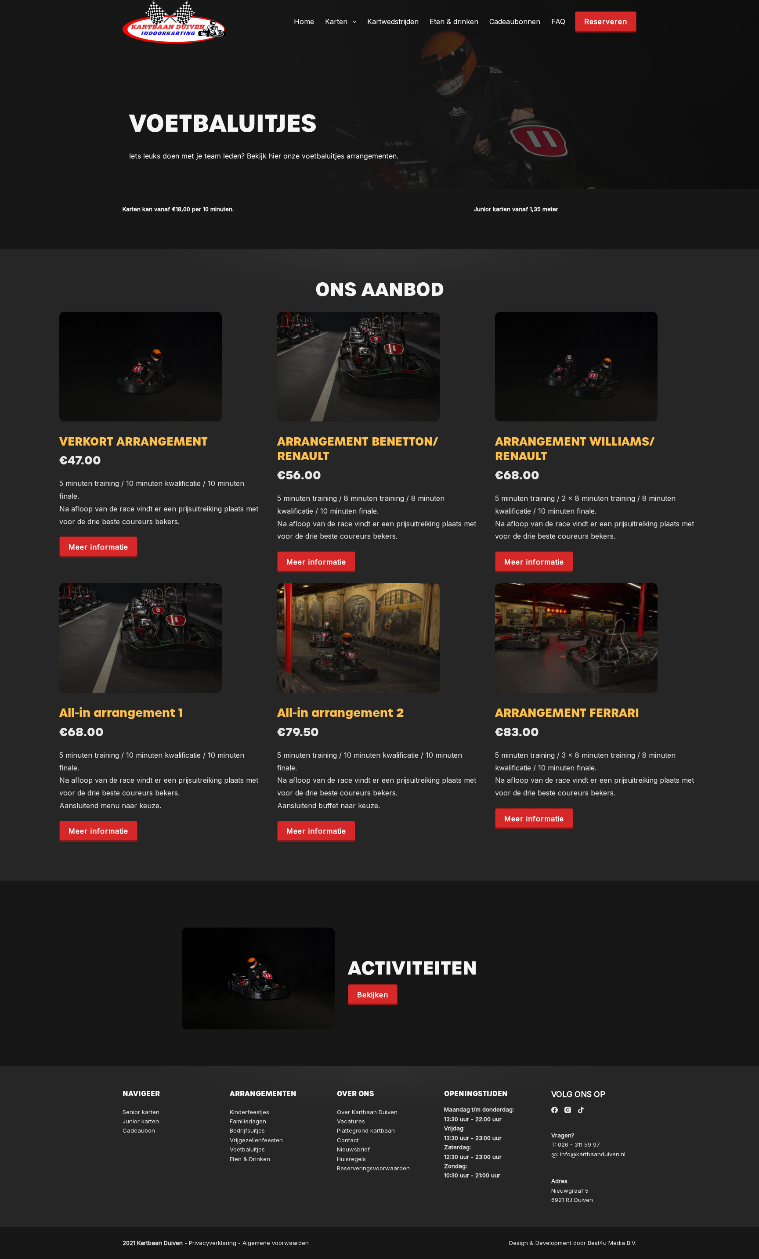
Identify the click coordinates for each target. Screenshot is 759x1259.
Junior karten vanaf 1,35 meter (516, 208)
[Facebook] (554, 1110)
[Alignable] (581, 1110)
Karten (336, 21)
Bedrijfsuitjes (247, 1130)
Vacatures (351, 1121)
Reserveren (605, 21)
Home (304, 21)
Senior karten (141, 1111)
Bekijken (372, 994)
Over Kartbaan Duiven (367, 1111)
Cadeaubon (139, 1130)
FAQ (558, 21)
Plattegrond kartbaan (366, 1130)
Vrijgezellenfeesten (256, 1140)
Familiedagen (248, 1121)
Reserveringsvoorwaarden (373, 1168)
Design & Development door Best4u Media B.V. (572, 1242)
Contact (348, 1140)
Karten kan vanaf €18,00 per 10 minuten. (178, 208)
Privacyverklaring (212, 1242)
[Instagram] (567, 1110)
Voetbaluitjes (247, 1149)
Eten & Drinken (250, 1158)
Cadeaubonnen (514, 21)
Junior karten (141, 1121)
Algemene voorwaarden (275, 1242)
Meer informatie (98, 547)
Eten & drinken (454, 21)
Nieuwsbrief (353, 1149)
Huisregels (351, 1158)
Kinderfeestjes (249, 1111)
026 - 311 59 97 (579, 1144)
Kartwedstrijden (393, 21)
